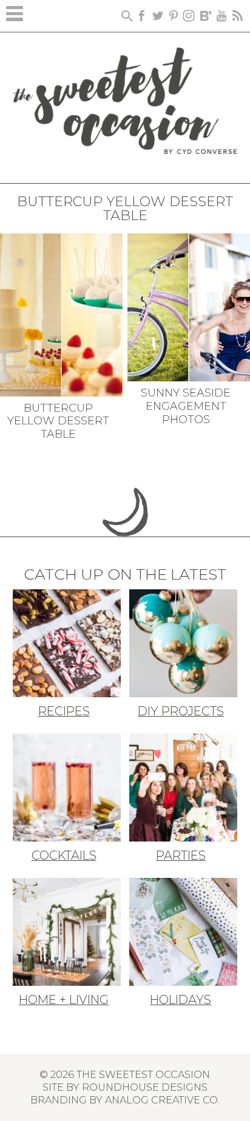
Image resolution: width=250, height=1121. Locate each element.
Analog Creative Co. (162, 1100)
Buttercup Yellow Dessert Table (58, 421)
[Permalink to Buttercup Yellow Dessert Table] (61, 313)
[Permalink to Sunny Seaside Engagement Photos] (188, 306)
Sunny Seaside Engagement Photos (186, 406)
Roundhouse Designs (145, 1087)
